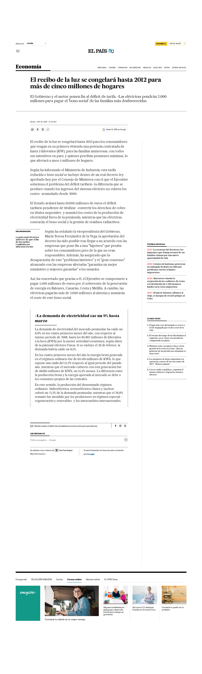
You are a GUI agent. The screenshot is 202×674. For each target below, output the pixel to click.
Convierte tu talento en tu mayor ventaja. (65, 619)
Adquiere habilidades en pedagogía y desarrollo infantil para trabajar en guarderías (113, 611)
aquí (92, 454)
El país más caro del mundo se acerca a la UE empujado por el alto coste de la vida (167, 327)
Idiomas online (93, 579)
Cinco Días (157, 68)
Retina (167, 68)
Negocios (147, 68)
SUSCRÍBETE (161, 44)
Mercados (102, 68)
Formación (122, 68)
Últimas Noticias (179, 68)
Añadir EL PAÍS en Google (116, 129)
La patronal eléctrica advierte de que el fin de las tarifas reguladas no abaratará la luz (27, 242)
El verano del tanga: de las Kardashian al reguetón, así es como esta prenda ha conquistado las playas (167, 338)
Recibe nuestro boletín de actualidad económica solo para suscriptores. (66, 426)
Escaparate (21, 579)
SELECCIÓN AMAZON (41, 579)
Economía (28, 67)
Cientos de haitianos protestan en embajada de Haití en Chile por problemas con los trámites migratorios (166, 268)
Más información (37, 454)
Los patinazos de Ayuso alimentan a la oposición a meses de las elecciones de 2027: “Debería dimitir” (166, 361)
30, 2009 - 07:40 (46, 122)
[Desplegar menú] (18, 51)
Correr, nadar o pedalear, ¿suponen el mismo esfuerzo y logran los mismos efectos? (166, 372)
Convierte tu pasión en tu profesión (173, 608)
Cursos (59, 579)
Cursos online (74, 579)
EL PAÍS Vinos (111, 579)
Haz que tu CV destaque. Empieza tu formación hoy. (144, 608)
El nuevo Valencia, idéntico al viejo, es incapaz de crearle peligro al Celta (166, 295)
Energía (52, 440)
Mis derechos (135, 68)
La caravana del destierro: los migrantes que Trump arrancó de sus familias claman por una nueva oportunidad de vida (166, 253)
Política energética (38, 440)
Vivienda (112, 68)
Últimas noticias (156, 244)
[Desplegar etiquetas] (126, 440)
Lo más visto (153, 319)
